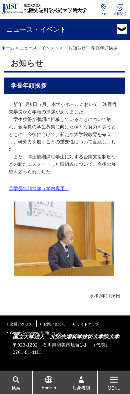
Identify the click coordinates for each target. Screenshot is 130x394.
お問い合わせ (54, 324)
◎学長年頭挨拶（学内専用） (39, 188)
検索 (16, 387)
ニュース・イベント (39, 47)
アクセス (103, 14)
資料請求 (120, 14)
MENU (114, 388)
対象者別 (81, 387)
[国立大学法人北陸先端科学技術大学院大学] (45, 9)
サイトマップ (88, 324)
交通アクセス (21, 324)
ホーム (7, 47)
